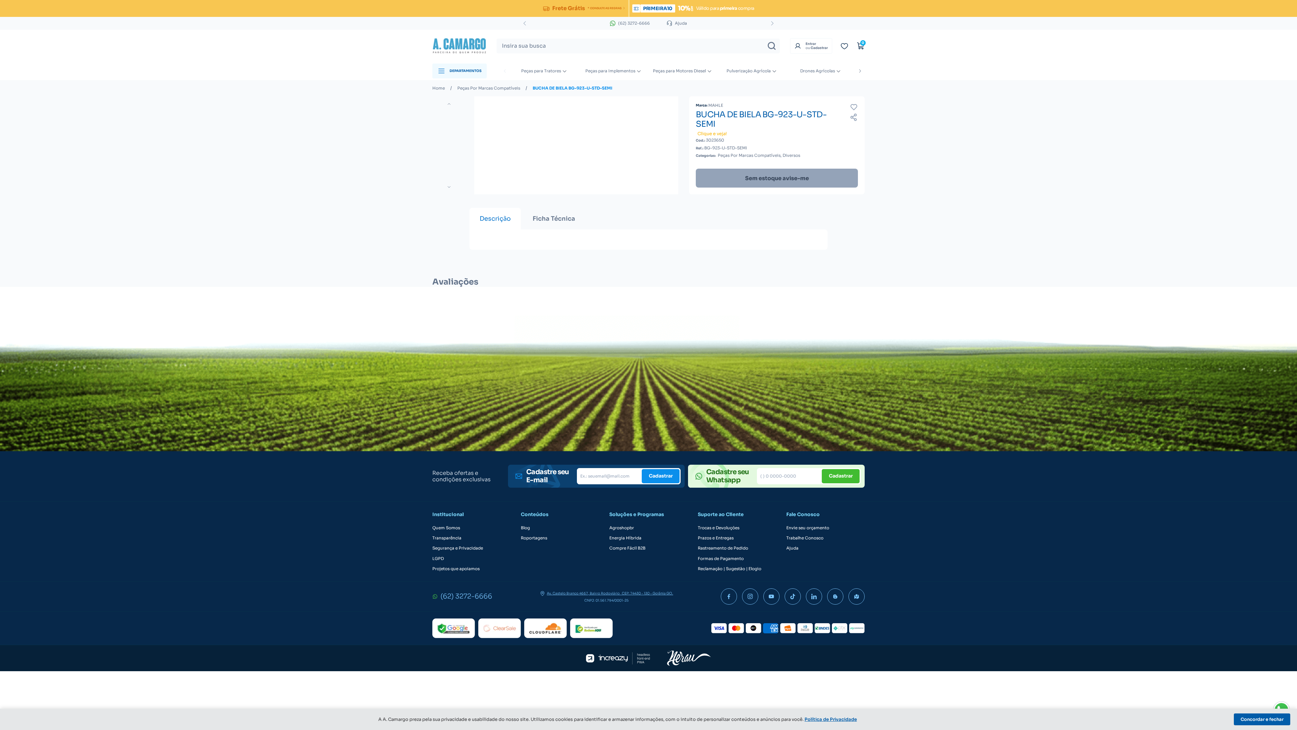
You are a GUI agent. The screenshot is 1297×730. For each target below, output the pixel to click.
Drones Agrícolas (817, 70)
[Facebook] (729, 596)
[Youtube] (771, 596)
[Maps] (856, 596)
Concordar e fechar (1262, 719)
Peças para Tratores (541, 70)
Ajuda (792, 548)
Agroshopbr (621, 528)
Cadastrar (661, 476)
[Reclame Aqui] (591, 628)
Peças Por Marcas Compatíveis (488, 88)
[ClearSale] (499, 628)
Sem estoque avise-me (777, 178)
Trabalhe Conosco (804, 538)
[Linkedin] (814, 596)
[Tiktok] (793, 596)
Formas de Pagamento (721, 558)
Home (438, 88)
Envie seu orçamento (807, 528)
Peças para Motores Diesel (679, 70)
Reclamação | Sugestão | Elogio (729, 568)
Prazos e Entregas (716, 538)
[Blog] (835, 596)
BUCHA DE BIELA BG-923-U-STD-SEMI (572, 88)
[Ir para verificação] (844, 46)
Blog (525, 528)
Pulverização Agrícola (749, 70)
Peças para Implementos (610, 70)
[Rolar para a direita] (860, 71)
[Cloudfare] (545, 628)
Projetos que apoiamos (456, 568)
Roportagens (534, 538)
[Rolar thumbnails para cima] (449, 104)
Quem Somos (446, 528)
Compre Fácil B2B (627, 548)
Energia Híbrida (625, 538)
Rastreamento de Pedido (723, 548)
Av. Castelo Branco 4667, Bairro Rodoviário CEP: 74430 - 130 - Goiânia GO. (610, 593)
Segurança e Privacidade (457, 548)
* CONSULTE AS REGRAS (604, 8)
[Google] (453, 628)
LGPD (438, 558)
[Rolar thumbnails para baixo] (449, 186)
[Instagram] (750, 596)
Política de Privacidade (831, 719)
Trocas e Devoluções (718, 528)
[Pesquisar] (772, 46)
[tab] (495, 218)
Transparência (446, 538)
